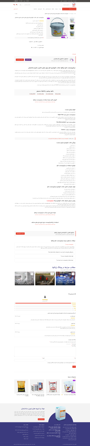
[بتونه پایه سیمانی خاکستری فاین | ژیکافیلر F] (21, 386)
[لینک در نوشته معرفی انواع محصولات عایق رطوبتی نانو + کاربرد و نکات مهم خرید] (65, 278)
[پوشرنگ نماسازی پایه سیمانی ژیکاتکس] (53, 386)
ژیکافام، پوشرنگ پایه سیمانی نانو (70, 394)
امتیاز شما (74, 344)
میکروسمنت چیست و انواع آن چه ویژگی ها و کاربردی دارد (58, 138)
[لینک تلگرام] (31, 47)
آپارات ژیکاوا (26, 438)
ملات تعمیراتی (37, 435)
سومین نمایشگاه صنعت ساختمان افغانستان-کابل (54, 430)
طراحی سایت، (33, 444)
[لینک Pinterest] (35, 47)
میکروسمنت (50, 201)
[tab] (74, 54)
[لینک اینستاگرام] (17, 1)
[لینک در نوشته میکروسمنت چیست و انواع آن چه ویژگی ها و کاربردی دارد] (24, 278)
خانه (75, 13)
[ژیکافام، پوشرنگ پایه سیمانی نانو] (69, 386)
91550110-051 (67, 435)
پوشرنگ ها (71, 13)
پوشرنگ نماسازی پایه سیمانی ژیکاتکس (53, 394)
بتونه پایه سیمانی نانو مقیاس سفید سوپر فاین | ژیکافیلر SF (38, 395)
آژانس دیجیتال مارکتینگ (20, 444)
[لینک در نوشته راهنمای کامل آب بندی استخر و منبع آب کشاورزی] (45, 278)
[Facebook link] (38, 47)
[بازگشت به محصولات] (16, 13)
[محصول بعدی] (14, 13)
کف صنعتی (42, 435)
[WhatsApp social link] (14, 1)
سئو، (30, 444)
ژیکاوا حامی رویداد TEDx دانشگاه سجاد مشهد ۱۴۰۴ (53, 436)
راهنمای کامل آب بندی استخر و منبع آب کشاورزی (45, 282)
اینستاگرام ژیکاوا (25, 434)
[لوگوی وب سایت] (73, 4)
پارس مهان (15, 444)
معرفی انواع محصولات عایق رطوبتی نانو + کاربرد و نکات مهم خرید (65, 282)
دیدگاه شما (73, 345)
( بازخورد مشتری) (36, 20)
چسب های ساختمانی (37, 431)
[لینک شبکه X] (37, 47)
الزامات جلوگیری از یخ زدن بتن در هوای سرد (53, 433)
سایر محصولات (37, 437)
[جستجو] (20, 5)
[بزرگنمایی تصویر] (66, 37)
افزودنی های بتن (37, 433)
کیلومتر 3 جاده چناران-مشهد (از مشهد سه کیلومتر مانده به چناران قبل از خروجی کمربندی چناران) (69, 438)
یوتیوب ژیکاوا (25, 436)
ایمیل (43, 358)
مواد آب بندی (42, 429)
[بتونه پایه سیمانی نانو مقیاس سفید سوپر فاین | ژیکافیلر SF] (37, 386)
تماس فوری (16, 9)
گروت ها (42, 431)
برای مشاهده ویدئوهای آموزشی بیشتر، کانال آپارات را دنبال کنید (45, 101)
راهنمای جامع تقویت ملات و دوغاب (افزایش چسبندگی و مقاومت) (54, 427)
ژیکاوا (67, 444)
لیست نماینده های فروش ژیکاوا (22, 432)
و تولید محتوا (28, 444)
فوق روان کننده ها (36, 429)
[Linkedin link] (34, 47)
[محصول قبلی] (17, 13)
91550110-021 (68, 430)
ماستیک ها (42, 433)
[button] (73, 38)
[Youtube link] (16, 1)
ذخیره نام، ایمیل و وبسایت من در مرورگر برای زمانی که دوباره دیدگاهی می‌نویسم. (61, 362)
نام (75, 358)
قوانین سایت (74, 444)
